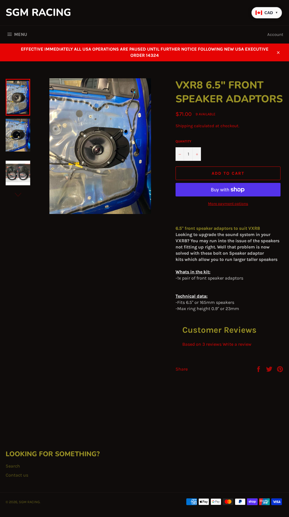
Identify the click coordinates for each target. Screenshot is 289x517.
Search (13, 466)
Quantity (183, 141)
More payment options (228, 203)
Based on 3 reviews (202, 344)
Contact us (17, 475)
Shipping (184, 125)
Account (275, 34)
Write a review (237, 344)
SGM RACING (38, 13)
